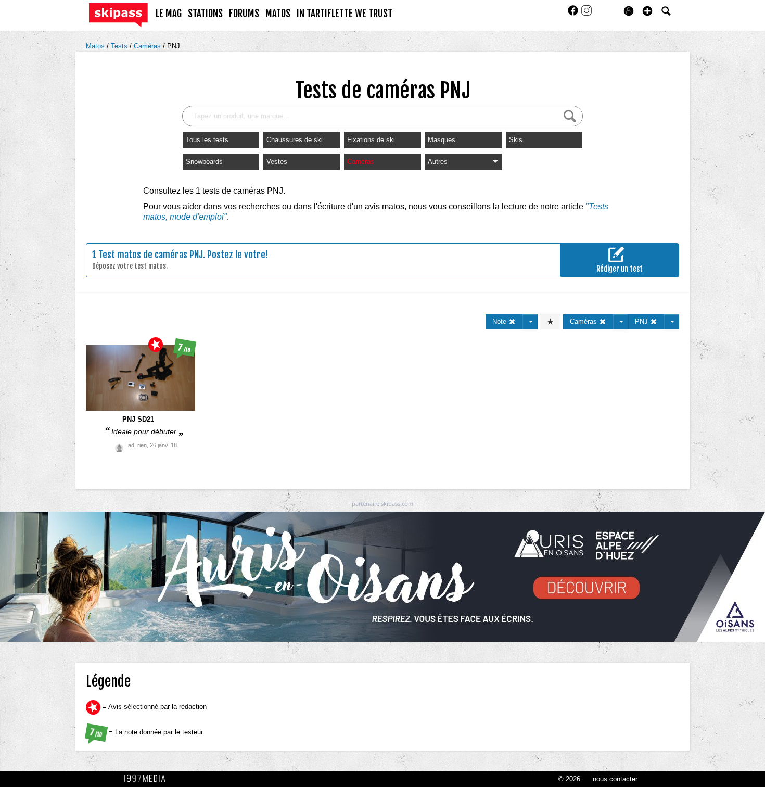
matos (277, 13)
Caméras (148, 46)
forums (244, 13)
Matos (96, 46)
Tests (120, 46)
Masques (441, 140)
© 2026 (569, 779)
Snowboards (204, 162)
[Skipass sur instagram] (586, 14)
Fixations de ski (371, 140)
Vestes (276, 162)
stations (205, 13)
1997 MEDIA (147, 778)
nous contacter (615, 779)
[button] (647, 11)
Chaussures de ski (294, 140)
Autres (438, 162)
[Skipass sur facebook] (574, 14)
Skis (515, 140)
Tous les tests (207, 140)
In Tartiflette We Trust (344, 13)
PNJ (173, 46)
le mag (169, 13)
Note (500, 321)
